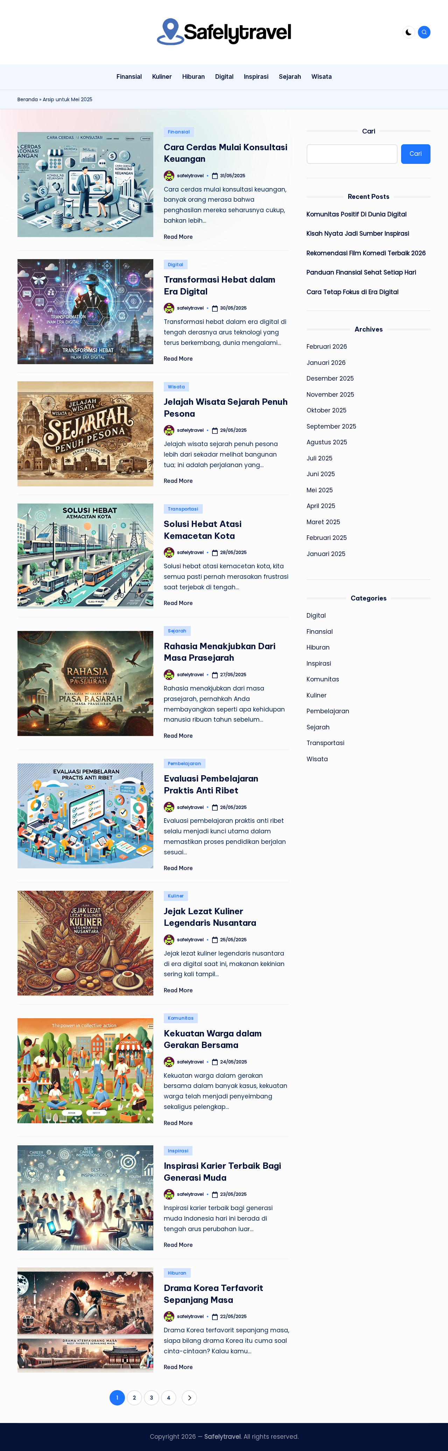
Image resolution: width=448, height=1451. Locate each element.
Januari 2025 (326, 554)
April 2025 (321, 506)
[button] (189, 1397)
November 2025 (330, 394)
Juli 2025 (319, 458)
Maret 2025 (323, 522)
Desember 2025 (330, 379)
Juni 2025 (321, 474)
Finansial (179, 132)
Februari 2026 (327, 347)
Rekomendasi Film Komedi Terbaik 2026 (366, 253)
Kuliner (176, 896)
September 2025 (331, 426)
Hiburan (177, 1273)
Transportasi (183, 509)
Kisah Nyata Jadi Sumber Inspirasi (358, 233)
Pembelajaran (184, 763)
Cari (368, 131)
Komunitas (181, 1018)
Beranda (28, 99)
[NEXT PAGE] (189, 1397)
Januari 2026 (326, 363)
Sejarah (177, 631)
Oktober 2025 (326, 411)
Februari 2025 (327, 538)
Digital (175, 265)
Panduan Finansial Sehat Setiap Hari (361, 272)
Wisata (176, 387)
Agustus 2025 (327, 442)
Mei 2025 (320, 490)
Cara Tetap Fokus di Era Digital (353, 292)
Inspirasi (178, 1151)
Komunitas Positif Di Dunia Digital (357, 214)
